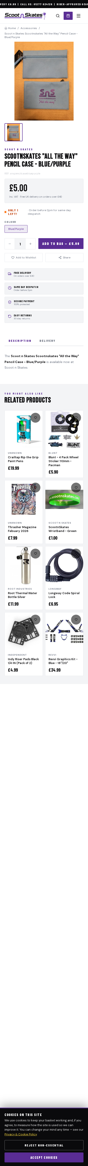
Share (66, 257)
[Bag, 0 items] (68, 16)
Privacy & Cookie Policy (21, 1134)
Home (12, 28)
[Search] (58, 16)
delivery (47, 340)
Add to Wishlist (26, 257)
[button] (44, 81)
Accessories (29, 28)
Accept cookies (44, 1157)
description (20, 340)
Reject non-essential (44, 1145)
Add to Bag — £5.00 (61, 244)
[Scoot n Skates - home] (25, 16)
